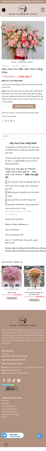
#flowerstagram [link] (12, 251)
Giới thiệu (5, 403)
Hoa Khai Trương (33, 113)
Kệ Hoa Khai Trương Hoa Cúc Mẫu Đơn (34, 293)
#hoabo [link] (8, 248)
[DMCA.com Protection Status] (8, 385)
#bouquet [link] (35, 251)
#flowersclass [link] (25, 251)
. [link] (16, 373)
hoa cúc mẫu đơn (10, 116)
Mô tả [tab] (5, 136)
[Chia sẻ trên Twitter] (6, 121)
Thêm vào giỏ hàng (24, 106)
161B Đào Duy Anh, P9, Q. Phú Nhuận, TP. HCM (25, 367)
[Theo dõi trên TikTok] (14, 380)
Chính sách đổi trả (9, 406)
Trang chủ (5, 66)
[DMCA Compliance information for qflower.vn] (10, 388)
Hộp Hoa (24, 66)
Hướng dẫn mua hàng (10, 414)
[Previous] (1, 288)
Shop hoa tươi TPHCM (10, 330)
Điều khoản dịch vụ (9, 411)
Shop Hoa (15, 66)
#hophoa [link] (36, 248)
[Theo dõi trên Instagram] (9, 380)
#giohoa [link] (15, 248)
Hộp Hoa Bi (12, 292)
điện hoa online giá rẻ (17, 171)
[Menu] (3, 10)
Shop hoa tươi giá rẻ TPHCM (20, 169)
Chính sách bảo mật (9, 409)
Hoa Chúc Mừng (21, 113)
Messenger (15, 436)
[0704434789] (4, 435)
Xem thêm (12, 298)
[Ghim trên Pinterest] (11, 121)
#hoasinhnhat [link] (25, 248)
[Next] (44, 288)
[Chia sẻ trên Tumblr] (14, 121)
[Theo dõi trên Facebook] (4, 380)
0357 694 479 (15, 370)
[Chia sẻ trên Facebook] (3, 121)
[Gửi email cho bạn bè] (8, 121)
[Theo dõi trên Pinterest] (18, 380)
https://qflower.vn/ (21, 224)
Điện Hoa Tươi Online (21, 173)
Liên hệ (4, 417)
